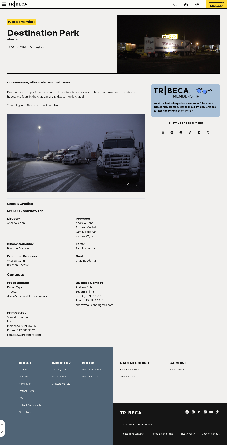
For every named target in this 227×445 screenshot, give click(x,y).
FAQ (21, 398)
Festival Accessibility (30, 405)
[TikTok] (190, 133)
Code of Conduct (211, 433)
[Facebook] (172, 133)
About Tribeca (26, 412)
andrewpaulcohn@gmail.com (94, 305)
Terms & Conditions (162, 433)
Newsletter (25, 383)
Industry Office (60, 369)
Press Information (92, 369)
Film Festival (177, 369)
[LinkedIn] (199, 133)
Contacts (23, 376)
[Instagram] (163, 133)
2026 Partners (128, 376)
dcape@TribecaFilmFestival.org (27, 296)
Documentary (17, 82)
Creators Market (61, 383)
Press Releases (90, 376)
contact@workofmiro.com (24, 334)
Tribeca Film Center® (132, 433)
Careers (23, 369)
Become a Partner (130, 369)
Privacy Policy (187, 433)
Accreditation (59, 376)
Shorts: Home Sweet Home (44, 105)
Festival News (26, 390)
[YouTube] (181, 133)
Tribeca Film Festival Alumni (49, 82)
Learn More (185, 110)
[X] (208, 133)
